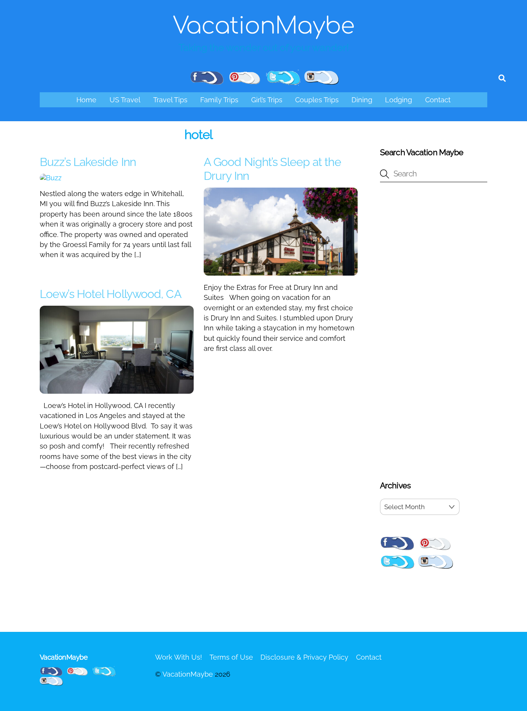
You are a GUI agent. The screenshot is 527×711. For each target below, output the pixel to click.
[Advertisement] (433, 333)
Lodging (398, 100)
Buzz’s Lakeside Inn (88, 162)
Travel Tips (170, 100)
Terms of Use (231, 657)
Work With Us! (178, 657)
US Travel (125, 100)
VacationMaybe (187, 674)
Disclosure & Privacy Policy (304, 657)
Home (86, 100)
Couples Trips (317, 100)
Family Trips (219, 100)
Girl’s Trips (266, 100)
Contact (438, 100)
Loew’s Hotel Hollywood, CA (110, 294)
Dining (361, 100)
